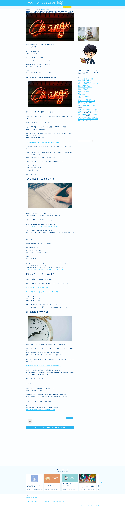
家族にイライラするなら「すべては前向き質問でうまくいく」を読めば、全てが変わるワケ (88, 111)
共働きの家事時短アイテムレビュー (88, 83)
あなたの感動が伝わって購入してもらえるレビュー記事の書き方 (42, 292)
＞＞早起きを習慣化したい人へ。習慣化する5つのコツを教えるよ (43, 142)
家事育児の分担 (82, 89)
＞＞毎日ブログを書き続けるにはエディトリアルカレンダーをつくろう (44, 269)
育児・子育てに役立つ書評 (85, 99)
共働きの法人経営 (83, 85)
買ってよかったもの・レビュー (86, 100)
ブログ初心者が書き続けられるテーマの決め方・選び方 (40, 409)
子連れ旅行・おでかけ (84, 96)
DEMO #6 (66, 7)
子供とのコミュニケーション (86, 93)
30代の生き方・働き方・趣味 (86, 79)
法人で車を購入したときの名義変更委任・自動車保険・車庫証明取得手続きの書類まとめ (88, 119)
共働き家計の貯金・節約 (85, 86)
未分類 (80, 97)
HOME (27, 501)
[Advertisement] (88, 17)
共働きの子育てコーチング (85, 80)
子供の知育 (81, 94)
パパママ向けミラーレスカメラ (86, 105)
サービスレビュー (83, 104)
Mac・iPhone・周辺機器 (85, 102)
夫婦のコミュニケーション (47, 9)
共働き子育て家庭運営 (84, 82)
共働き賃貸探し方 (83, 88)
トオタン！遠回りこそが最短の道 (40, 3)
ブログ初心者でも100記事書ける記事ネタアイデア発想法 (43, 226)
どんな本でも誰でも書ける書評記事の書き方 (37, 287)
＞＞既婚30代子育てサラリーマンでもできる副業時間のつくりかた (43, 365)
